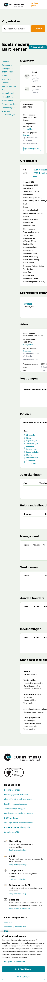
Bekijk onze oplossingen (18, 850)
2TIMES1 (28, 303)
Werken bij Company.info (15, 926)
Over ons (8, 922)
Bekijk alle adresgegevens (31, 149)
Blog (6, 930)
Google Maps (28, 129)
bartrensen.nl (28, 135)
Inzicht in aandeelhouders (15, 804)
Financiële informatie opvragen (18, 799)
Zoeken (38, 28)
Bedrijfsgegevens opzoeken (16, 794)
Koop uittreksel (39, 47)
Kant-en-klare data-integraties (17, 827)
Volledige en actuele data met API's (19, 822)
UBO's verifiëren (11, 818)
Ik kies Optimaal (23, 969)
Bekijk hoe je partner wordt (19, 908)
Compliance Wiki (11, 832)
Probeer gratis (34, 4)
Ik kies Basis (23, 976)
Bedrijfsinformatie (12, 789)
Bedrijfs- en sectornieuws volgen (18, 813)
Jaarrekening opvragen (14, 808)
